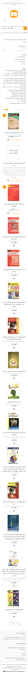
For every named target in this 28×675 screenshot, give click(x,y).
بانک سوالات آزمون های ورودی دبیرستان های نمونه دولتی (14, 238)
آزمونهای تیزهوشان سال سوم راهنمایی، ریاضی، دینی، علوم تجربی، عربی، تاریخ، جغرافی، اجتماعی (14, 304)
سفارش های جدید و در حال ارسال (12, 637)
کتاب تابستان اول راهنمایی (14, 402)
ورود (3, 28)
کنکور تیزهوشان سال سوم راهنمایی (14, 609)
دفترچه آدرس (22, 649)
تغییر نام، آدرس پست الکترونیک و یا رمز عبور (16, 647)
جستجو (23, 32)
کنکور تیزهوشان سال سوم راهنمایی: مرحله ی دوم (14, 503)
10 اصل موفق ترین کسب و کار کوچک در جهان (14, 371)
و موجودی (3, 109)
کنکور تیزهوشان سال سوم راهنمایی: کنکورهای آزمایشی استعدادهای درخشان (14, 338)
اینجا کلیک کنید (9, 658)
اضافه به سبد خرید (14, 139)
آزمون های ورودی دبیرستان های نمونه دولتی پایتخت (14, 270)
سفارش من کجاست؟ (17, 3)
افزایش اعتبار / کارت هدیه (8, 3)
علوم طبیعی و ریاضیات (19, 59)
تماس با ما (14, 4)
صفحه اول (20, 666)
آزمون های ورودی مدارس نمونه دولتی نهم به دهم (14, 164)
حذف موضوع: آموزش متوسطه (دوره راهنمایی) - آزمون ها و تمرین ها (15, 41)
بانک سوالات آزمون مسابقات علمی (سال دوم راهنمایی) (14, 433)
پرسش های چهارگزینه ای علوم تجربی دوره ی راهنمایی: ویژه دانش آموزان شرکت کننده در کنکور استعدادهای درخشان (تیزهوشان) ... (14, 536)
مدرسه (23, 64)
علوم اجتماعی (21, 57)
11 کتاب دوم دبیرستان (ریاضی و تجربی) (14, 132)
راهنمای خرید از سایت (20, 659)
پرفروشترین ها (9, 666)
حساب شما (23, 3)
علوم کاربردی (21, 61)
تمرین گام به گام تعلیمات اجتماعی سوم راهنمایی (14, 205)
